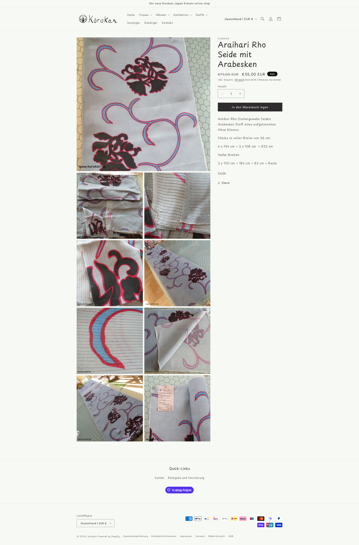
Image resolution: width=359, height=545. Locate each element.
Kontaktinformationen (163, 536)
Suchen (159, 478)
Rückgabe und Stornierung (186, 478)
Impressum (186, 536)
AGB (230, 536)
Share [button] (226, 183)
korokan (92, 536)
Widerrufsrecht (216, 536)
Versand (239, 79)
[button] (145, 15)
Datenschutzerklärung (135, 536)
